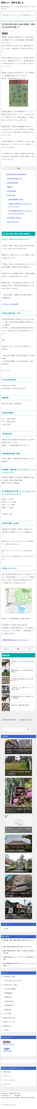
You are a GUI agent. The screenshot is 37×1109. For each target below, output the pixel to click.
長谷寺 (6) (8, 1009)
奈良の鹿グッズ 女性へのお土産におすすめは (22, 662)
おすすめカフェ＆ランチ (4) (13, 980)
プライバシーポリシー (9, 1080)
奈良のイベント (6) (8, 1022)
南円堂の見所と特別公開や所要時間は (10, 719)
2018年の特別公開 (12, 182)
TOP (11, 1093)
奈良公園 (5, 33)
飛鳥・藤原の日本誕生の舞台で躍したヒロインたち (17, 946)
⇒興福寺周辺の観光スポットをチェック (15, 640)
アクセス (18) (7, 1013)
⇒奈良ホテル (6, 297)
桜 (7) (6, 1030)
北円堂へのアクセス (13, 222)
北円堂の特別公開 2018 (14, 178)
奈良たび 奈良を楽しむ (12, 2)
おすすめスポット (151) (10, 984)
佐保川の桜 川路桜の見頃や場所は (20, 705)
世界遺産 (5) (8, 993)
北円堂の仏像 (11, 195)
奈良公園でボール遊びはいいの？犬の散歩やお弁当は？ (27, 719)
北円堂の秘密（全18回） (14, 217)
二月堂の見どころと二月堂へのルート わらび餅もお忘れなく (22, 688)
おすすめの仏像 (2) (10, 989)
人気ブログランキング (8, 1044)
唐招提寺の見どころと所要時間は (15, 850)
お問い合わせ (7, 1072)
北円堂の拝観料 (11, 191)
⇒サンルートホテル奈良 (10, 304)
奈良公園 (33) (9, 1005)
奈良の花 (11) (7, 1026)
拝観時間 (9, 187)
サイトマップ (7, 1076)
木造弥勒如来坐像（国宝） (16, 199)
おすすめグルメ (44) (9, 976)
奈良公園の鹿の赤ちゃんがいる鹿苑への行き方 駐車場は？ (22, 697)
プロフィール (7, 1084)
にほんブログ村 (7, 1051)
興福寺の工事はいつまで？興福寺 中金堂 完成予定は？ (22, 671)
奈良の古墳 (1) (9, 1001)
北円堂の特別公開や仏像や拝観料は (16, 174)
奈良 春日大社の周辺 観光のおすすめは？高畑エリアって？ (22, 679)
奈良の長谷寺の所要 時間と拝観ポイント (17, 870)
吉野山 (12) (8, 997)
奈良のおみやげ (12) (9, 1017)
